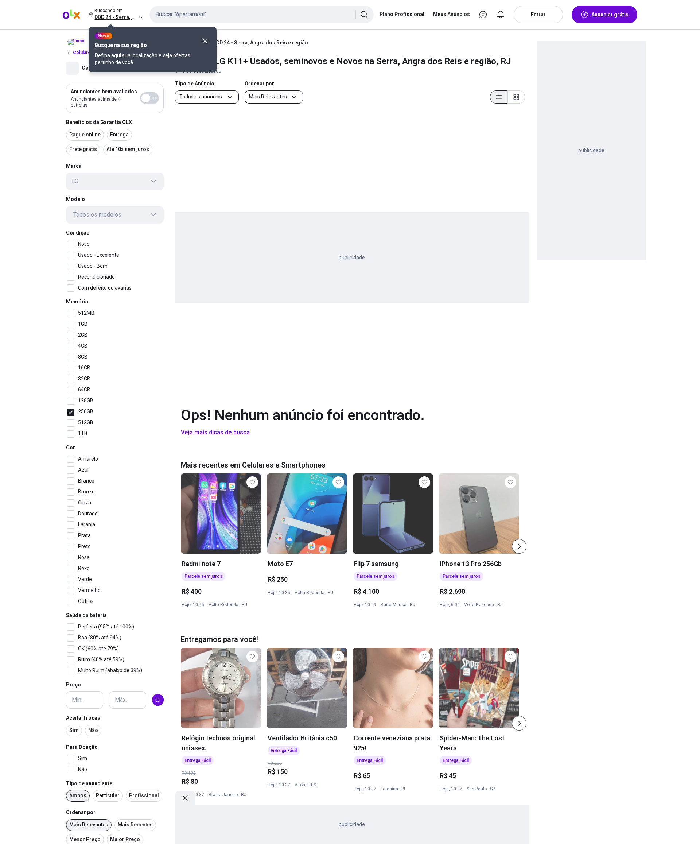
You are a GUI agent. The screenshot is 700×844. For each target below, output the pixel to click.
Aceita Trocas (83, 718)
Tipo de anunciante (89, 783)
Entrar (538, 15)
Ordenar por (81, 813)
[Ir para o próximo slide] (519, 546)
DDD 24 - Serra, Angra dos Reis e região (260, 42)
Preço (73, 685)
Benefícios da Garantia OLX (99, 122)
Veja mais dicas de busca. (216, 432)
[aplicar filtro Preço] (158, 700)
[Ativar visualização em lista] (499, 97)
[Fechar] (205, 41)
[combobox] (261, 14)
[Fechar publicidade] (185, 798)
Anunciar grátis (610, 15)
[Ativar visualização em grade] (516, 97)
